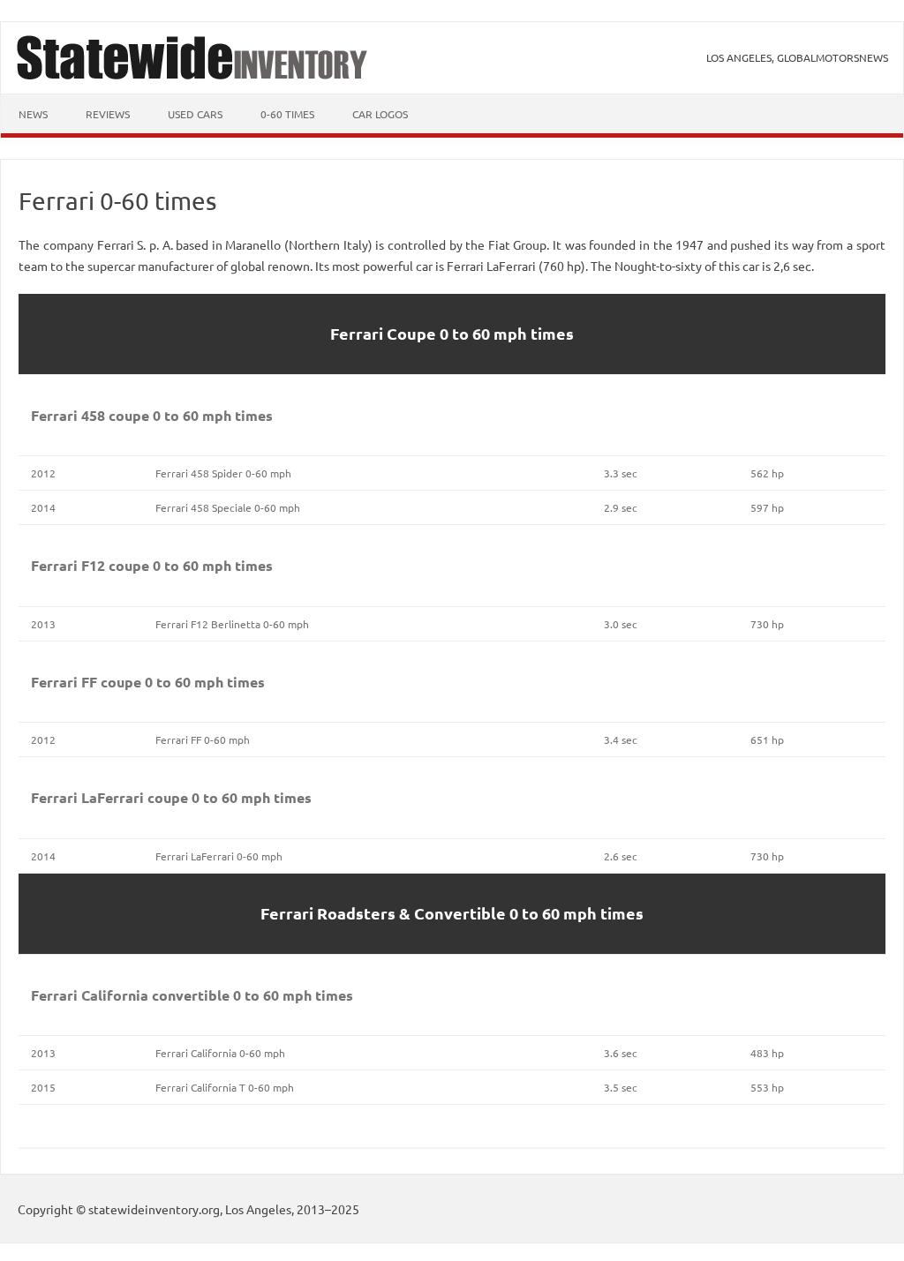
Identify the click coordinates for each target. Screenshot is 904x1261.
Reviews (108, 114)
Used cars (195, 114)
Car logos (380, 114)
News (33, 114)
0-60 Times (287, 114)
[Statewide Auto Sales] (192, 74)
